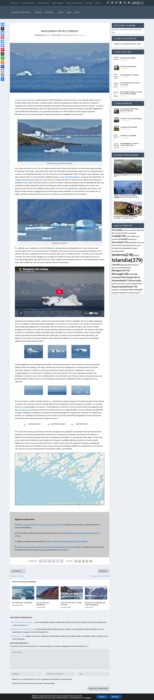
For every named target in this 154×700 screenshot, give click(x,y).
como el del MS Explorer (69, 177)
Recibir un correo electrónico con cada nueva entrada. (33, 683)
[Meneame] (2, 62)
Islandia (127, 260)
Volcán (137, 293)
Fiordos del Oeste (125, 245)
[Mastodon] (2, 45)
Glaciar (136, 245)
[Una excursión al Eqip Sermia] (72, 592)
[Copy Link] (2, 75)
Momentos (133, 265)
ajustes (88, 698)
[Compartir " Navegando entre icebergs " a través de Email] (57, 561)
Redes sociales (57, 3)
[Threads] (2, 54)
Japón (124, 265)
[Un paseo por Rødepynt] (47, 592)
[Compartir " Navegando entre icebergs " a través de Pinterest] (53, 561)
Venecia (123, 293)
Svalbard (115, 290)
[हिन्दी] (133, 29)
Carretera (132, 230)
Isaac (48, 35)
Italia (116, 264)
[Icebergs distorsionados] (80, 394)
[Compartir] (2, 79)
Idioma (97, 3)
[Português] (140, 29)
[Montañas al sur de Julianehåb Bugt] (57, 424)
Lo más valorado (27, 3)
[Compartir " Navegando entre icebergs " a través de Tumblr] (49, 561)
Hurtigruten (118, 251)
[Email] (2, 71)
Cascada (132, 233)
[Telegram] (2, 41)
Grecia (116, 248)
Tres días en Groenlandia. (22, 629)
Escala (123, 239)
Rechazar (115, 697)
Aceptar (102, 697)
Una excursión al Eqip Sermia (71, 603)
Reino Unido (127, 284)
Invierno (122, 254)
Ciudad (119, 236)
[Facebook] (2, 24)
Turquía (115, 293)
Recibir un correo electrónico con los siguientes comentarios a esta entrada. (42, 679)
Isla (136, 255)
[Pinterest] (2, 37)
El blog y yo (14, 3)
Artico (117, 230)
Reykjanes (137, 284)
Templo (124, 290)
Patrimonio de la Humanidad (126, 279)
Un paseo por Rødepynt (42, 603)
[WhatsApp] (2, 58)
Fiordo (132, 242)
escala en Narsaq (28, 100)
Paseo (116, 277)
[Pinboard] (2, 66)
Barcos (38, 12)
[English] (123, 29)
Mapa (61, 12)
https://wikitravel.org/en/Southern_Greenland (66, 541)
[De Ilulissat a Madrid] (23, 592)
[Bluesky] (2, 33)
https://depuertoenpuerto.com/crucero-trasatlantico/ (40, 524)
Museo (127, 268)
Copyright (88, 3)
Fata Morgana (24, 410)
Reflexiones (117, 284)
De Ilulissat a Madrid (22, 602)
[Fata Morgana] (57, 394)
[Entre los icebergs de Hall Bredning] (96, 592)
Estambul (133, 239)
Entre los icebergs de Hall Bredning (95, 603)
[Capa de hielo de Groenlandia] (80, 424)
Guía (135, 248)
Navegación (120, 270)
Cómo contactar (43, 3)
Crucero (130, 236)
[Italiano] (136, 29)
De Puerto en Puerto (21, 12)
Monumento (117, 268)
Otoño (133, 274)
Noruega (120, 273)
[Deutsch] (130, 29)
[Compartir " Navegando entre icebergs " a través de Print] (62, 561)
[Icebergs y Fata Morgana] (33, 394)
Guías (76, 12)
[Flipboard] (2, 50)
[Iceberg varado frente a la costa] (33, 424)
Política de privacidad (74, 3)
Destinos (49, 12)
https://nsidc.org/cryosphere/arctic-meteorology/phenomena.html (47, 547)
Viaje (131, 293)
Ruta (131, 286)
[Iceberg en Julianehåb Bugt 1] (33, 357)
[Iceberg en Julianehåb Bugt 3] (80, 357)
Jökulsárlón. (17, 636)
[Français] (127, 29)
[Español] (113, 32)
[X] (2, 29)
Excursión (120, 242)
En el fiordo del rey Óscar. (22, 622)
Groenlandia (67, 35)
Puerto (136, 280)
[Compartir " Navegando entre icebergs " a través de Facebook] (41, 561)
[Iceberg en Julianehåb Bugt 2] (57, 357)
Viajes (69, 12)
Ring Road (119, 286)
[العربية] (113, 29)
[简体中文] (118, 29)
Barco (125, 230)
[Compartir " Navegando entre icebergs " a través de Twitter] (45, 561)
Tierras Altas (135, 289)
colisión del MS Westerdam (27, 180)
